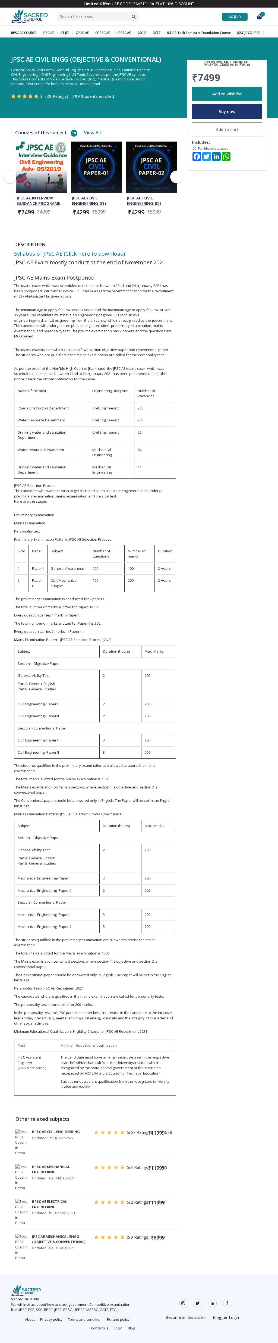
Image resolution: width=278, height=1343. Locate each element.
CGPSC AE (102, 32)
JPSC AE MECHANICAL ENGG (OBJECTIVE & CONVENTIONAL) (58, 1239)
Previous (10, 176)
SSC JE (141, 32)
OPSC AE (82, 32)
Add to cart (227, 129)
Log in (235, 16)
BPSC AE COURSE (23, 32)
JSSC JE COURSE (248, 32)
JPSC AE (48, 32)
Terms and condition (85, 1319)
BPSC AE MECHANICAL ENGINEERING (51, 1169)
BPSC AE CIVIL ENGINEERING (56, 1131)
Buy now (227, 111)
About (30, 1319)
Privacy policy (51, 1319)
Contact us (99, 1328)
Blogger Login (226, 1317)
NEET (157, 32)
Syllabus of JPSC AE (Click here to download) (69, 253)
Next (176, 176)
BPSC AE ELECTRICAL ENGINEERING (49, 1204)
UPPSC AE (123, 32)
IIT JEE (65, 32)
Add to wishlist (227, 93)
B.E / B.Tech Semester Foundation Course (199, 32)
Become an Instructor (186, 1317)
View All (92, 132)
